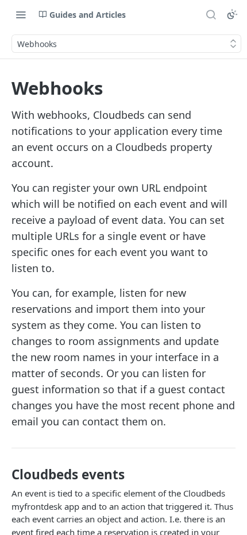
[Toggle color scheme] (232, 14)
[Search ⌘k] (211, 14)
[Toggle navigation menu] (20, 14)
